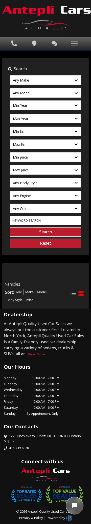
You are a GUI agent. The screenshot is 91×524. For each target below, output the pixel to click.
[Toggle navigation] (69, 43)
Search (45, 232)
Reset (45, 243)
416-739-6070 (19, 447)
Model (42, 292)
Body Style (14, 299)
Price (29, 299)
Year (18, 292)
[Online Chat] (74, 505)
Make (29, 292)
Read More (36, 354)
